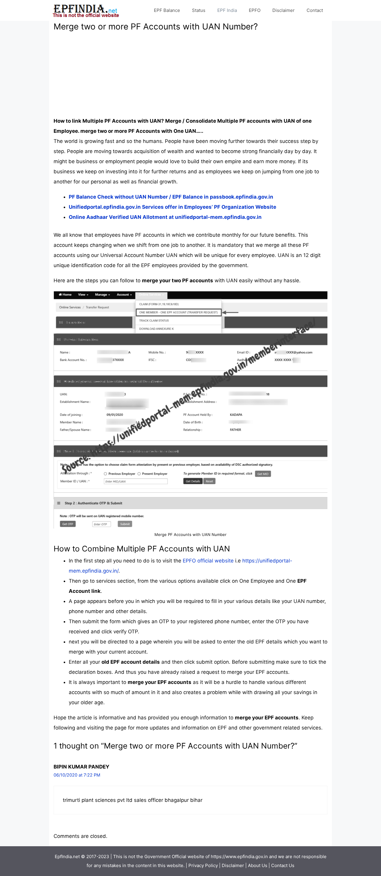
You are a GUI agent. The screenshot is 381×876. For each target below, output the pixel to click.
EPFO (254, 10)
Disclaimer (283, 10)
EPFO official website (208, 561)
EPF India (227, 10)
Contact (315, 10)
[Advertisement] (190, 74)
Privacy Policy (203, 865)
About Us (257, 865)
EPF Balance (167, 10)
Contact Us (282, 865)
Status (198, 10)
